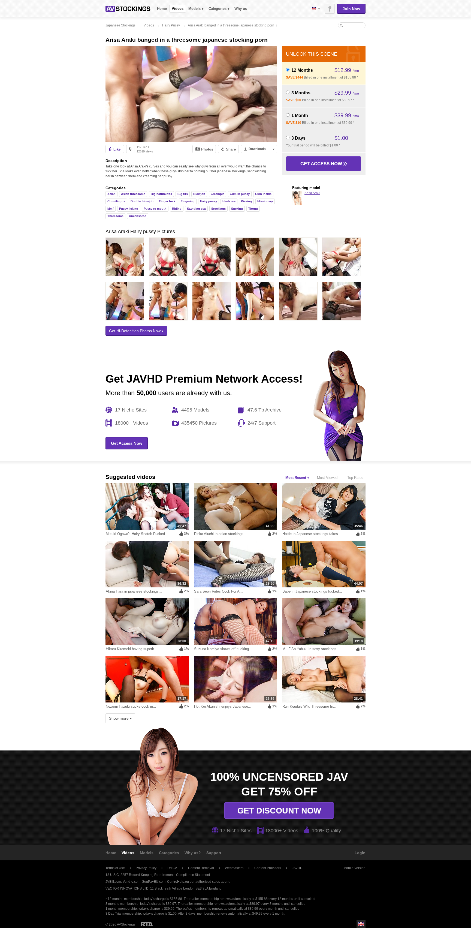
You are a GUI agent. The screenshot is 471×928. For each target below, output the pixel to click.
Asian (111, 194)
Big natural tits (161, 194)
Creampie (217, 194)
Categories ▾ (219, 9)
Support (213, 853)
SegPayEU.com (153, 882)
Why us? (193, 853)
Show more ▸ (120, 718)
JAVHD (297, 868)
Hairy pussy (171, 25)
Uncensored (137, 216)
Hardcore (228, 201)
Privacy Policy (146, 868)
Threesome (115, 216)
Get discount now (279, 810)
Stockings (218, 208)
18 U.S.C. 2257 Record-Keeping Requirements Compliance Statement (157, 875)
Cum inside (263, 194)
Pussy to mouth (155, 208)
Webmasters (234, 868)
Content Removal (201, 868)
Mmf (110, 208)
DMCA (172, 868)
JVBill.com (113, 882)
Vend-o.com (131, 882)
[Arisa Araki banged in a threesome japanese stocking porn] (191, 94)
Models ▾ (196, 9)
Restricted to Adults (147, 924)
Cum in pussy (240, 194)
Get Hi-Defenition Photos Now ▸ (136, 331)
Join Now (351, 9)
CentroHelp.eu (178, 882)
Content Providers (267, 868)
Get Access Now (321, 163)
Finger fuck (167, 201)
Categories (169, 853)
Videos (177, 9)
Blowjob (199, 194)
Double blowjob (142, 201)
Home (162, 9)
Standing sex (196, 208)
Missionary (265, 201)
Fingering (188, 201)
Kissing (246, 201)
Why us (240, 9)
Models (146, 853)
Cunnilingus (116, 201)
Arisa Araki (312, 193)
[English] (316, 8)
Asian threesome (133, 194)
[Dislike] (130, 149)
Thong (253, 208)
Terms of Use (115, 868)
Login (360, 853)
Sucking (237, 208)
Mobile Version (354, 868)
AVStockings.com (127, 9)
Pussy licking (128, 208)
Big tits (182, 194)
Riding (177, 208)
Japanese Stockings (120, 25)
